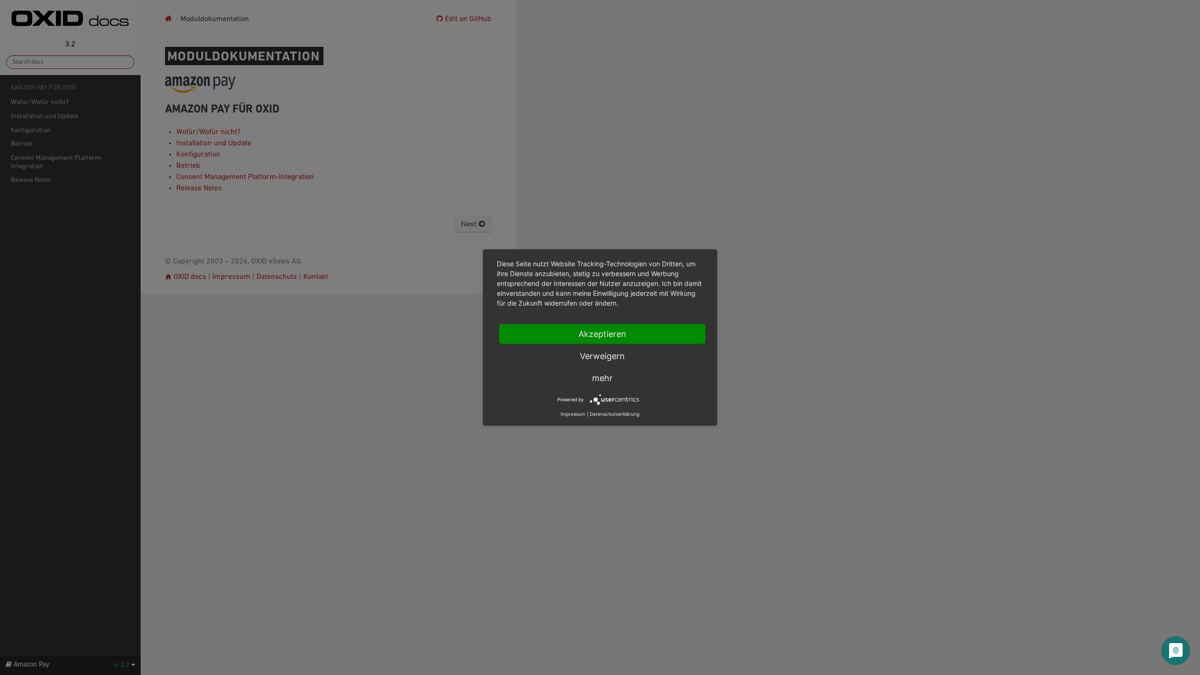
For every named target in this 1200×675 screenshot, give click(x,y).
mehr (602, 378)
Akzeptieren (602, 334)
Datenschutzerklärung (614, 414)
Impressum (573, 414)
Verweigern (602, 356)
